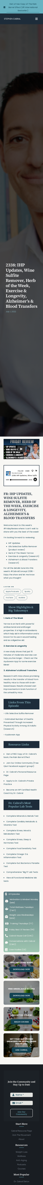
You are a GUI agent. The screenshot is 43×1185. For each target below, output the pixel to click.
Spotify (27, 591)
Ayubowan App (11, 661)
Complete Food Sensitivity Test (21, 848)
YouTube (9, 598)
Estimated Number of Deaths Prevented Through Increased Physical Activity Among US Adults (20, 722)
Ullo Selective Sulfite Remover (19, 713)
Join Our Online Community (19, 763)
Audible (22, 598)
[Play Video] (21, 449)
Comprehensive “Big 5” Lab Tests (22, 872)
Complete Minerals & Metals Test (22, 816)
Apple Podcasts (12, 591)
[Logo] (12, 18)
